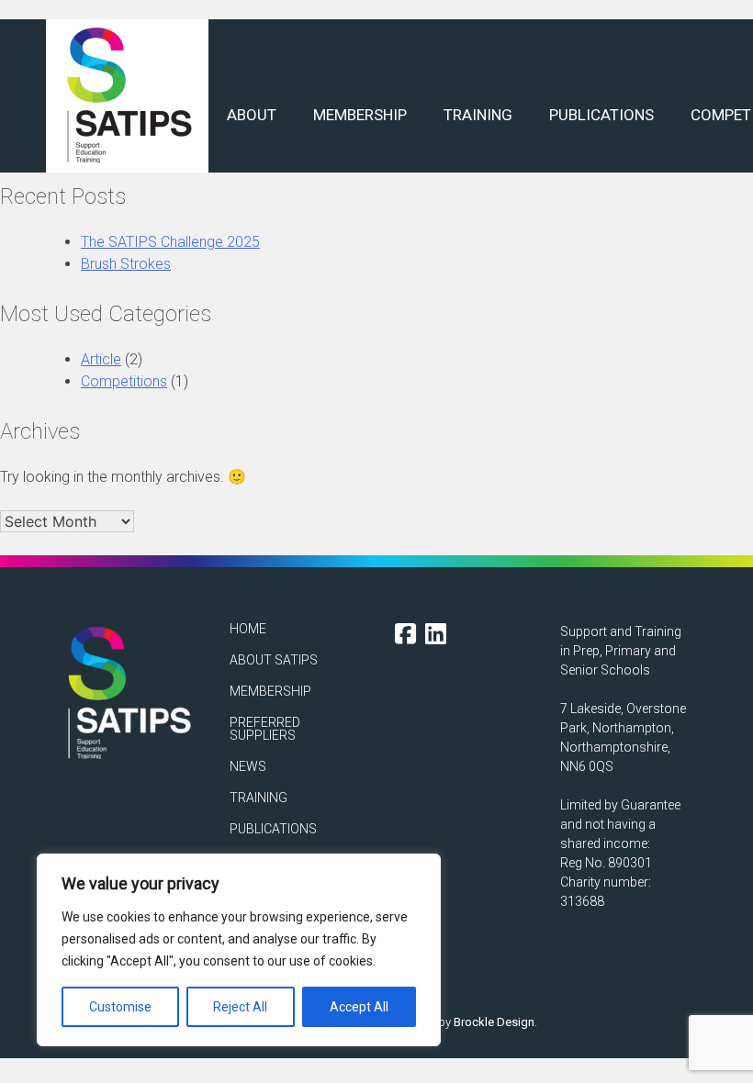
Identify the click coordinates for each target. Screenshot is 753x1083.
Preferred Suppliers (265, 729)
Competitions (124, 381)
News (248, 766)
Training (478, 115)
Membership (360, 115)
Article (101, 359)
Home (248, 628)
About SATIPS (274, 659)
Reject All (240, 1006)
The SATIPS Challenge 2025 (170, 242)
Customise (120, 1006)
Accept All (359, 1006)
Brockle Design (494, 1022)
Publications (601, 115)
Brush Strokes (126, 264)
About (251, 115)
